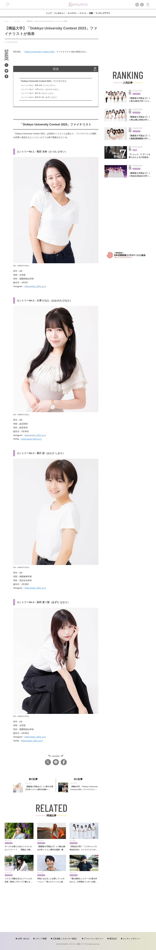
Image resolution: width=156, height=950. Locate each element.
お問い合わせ (23, 939)
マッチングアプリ (102, 13)
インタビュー (59, 13)
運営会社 (113, 939)
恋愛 (91, 13)
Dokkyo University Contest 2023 (39, 52)
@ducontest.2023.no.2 (31, 439)
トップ (49, 13)
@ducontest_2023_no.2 (35, 435)
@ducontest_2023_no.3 (35, 588)
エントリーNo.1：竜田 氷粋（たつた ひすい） (38, 85)
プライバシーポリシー (93, 939)
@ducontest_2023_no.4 (35, 737)
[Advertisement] (127, 42)
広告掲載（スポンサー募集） (65, 939)
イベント (83, 13)
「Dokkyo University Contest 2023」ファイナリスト (43, 81)
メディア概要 (41, 939)
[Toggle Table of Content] (95, 69)
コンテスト (72, 13)
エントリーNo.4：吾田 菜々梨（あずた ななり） (39, 97)
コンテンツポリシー (131, 939)
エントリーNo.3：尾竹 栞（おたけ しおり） (38, 93)
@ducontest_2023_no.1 (35, 286)
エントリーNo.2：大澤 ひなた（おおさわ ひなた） (40, 89)
